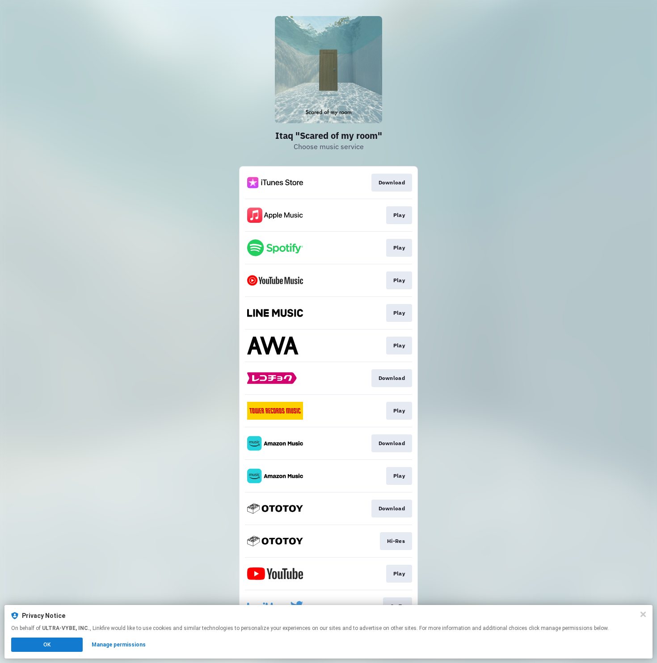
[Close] (643, 614)
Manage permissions (119, 645)
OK (47, 645)
